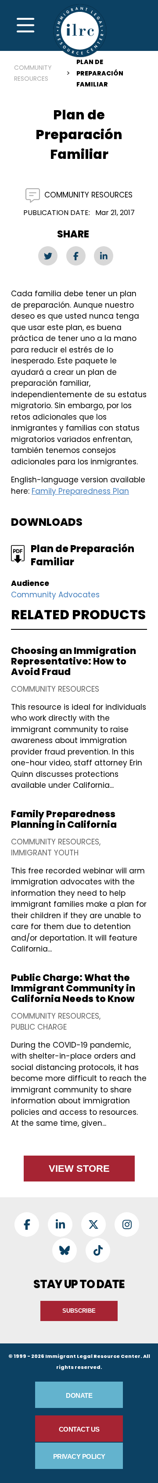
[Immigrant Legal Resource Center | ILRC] (80, 30)
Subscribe (79, 1310)
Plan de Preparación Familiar (82, 555)
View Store (79, 1168)
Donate (79, 1395)
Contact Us (79, 1429)
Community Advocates (55, 594)
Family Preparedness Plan (80, 491)
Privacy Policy (79, 1456)
